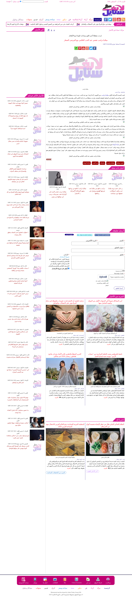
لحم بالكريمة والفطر (18, 382)
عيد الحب (95, 163)
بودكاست (108, 583)
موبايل (35, 583)
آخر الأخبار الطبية (92, 471)
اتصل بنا (45, 583)
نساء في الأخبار (114, 30)
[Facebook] (102, 236)
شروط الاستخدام (64, 257)
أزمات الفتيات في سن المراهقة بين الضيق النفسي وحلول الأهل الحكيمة (58, 24)
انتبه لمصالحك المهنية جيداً (18, 128)
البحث (46, 1)
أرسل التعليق (119, 288)
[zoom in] (49, 30)
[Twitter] (85, 236)
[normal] (51, 30)
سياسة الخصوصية (24, 583)
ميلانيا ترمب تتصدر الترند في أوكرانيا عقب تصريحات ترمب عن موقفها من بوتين (58, 194)
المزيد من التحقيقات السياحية (56, 472)
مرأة (122, 30)
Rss (65, 583)
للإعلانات (55, 583)
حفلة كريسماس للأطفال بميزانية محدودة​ (18, 357)
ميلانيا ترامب (105, 95)
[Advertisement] (53, 10)
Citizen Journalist (77, 583)
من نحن (88, 583)
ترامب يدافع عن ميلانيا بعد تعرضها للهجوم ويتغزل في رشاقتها (97, 191)
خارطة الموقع (98, 583)
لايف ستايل (16, 1)
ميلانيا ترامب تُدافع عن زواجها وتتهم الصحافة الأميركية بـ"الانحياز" (77, 191)
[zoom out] (54, 30)
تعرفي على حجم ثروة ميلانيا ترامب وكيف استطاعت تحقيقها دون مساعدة (116, 191)
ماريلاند (102, 163)
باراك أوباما (116, 144)
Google (8, 1)
